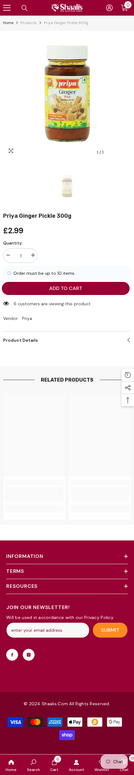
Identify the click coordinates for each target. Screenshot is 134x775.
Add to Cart (66, 288)
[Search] (24, 8)
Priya (27, 318)
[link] (33, 765)
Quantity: (13, 243)
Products (29, 22)
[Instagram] (29, 655)
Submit (110, 630)
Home (8, 22)
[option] (67, 95)
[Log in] (109, 8)
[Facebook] (12, 655)
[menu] (7, 8)
